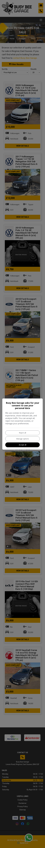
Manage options (22, 439)
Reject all (22, 433)
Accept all (22, 445)
